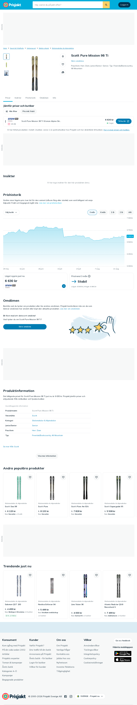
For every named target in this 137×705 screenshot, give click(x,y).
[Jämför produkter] (63, 72)
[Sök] (106, 4)
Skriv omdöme (77, 61)
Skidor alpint (44, 48)
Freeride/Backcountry (41, 435)
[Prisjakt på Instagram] (71, 696)
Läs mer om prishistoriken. (50, 203)
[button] (63, 56)
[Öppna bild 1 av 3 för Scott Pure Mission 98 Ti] (35, 73)
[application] (68, 244)
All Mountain (57, 435)
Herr (34, 430)
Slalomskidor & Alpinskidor (63, 48)
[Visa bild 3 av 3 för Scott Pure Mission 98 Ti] (6, 73)
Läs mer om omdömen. (70, 309)
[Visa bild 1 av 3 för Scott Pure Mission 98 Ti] (6, 56)
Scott (34, 415)
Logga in (124, 4)
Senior (35, 425)
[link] (19, 495)
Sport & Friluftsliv (17, 48)
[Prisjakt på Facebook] (65, 696)
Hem (5, 48)
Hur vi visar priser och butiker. (117, 130)
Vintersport (31, 48)
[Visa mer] (5, 121)
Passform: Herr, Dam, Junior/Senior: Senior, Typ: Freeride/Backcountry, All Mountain (102, 67)
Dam (39, 430)
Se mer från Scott (11, 446)
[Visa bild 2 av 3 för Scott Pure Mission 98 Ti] (6, 65)
